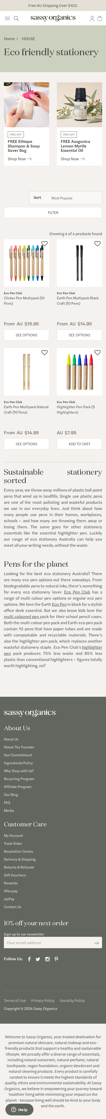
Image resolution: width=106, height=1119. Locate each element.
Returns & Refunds (19, 867)
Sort (37, 197)
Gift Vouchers (15, 874)
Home (9, 38)
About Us (11, 738)
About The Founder (19, 746)
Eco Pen (59, 604)
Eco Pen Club (77, 592)
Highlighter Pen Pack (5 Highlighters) (76, 409)
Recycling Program (19, 778)
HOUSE (28, 38)
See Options (26, 334)
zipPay (9, 898)
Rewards (10, 882)
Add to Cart (79, 443)
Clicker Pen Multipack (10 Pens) (24, 300)
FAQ (7, 802)
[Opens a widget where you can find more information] (19, 1110)
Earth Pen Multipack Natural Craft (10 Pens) (26, 409)
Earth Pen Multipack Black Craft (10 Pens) (78, 300)
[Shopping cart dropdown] (100, 17)
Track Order (13, 843)
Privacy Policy (43, 1000)
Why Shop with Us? (19, 770)
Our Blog (11, 794)
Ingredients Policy (18, 762)
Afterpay (11, 890)
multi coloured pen (21, 616)
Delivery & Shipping (20, 859)
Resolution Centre (18, 851)
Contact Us (12, 906)
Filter (53, 212)
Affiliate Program (17, 786)
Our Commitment (18, 754)
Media (9, 810)
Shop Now (17, 159)
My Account (13, 835)
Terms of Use (15, 1000)
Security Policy (72, 1000)
